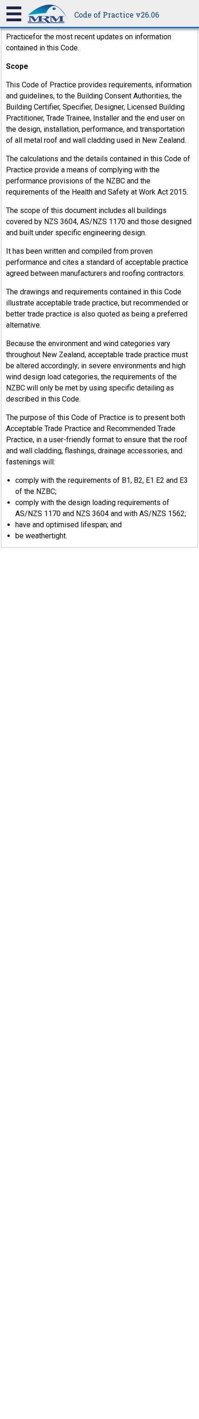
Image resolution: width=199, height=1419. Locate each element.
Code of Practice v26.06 (116, 14)
